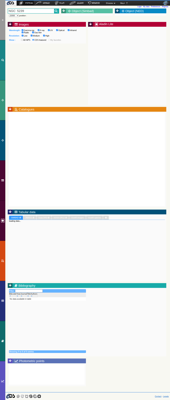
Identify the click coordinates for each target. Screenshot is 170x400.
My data (146, 7)
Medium (36, 36)
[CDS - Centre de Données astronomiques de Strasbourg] (10, 396)
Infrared (73, 30)
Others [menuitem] (109, 3)
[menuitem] (10, 3)
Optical (61, 30)
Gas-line (38, 32)
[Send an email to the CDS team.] (18, 396)
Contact (158, 396)
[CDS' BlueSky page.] (27, 396)
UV (51, 30)
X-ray (42, 30)
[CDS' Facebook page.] (31, 396)
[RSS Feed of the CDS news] (22, 396)
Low (25, 36)
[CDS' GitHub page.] (39, 396)
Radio (26, 32)
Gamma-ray (29, 30)
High (47, 36)
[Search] (2, 60)
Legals (166, 396)
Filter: (12, 291)
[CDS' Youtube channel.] (35, 396)
